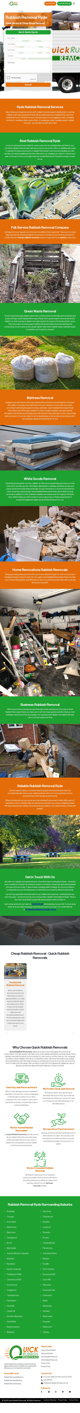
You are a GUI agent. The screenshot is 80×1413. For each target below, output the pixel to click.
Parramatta (47, 1248)
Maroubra (47, 1285)
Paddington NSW (14, 1274)
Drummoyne (12, 1285)
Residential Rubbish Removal (15, 983)
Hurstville (10, 1306)
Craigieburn (12, 1290)
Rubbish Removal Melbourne (13, 1377)
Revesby (46, 1232)
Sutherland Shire (50, 1253)
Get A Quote (50, 3)
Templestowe (13, 1295)
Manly (45, 1301)
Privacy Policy (46, 1366)
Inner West (11, 1222)
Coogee (10, 1217)
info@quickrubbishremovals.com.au (40, 910)
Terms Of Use (73, 1400)
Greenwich (47, 1295)
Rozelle (46, 1264)
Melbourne (47, 1327)
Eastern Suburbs (14, 1269)
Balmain (46, 1259)
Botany (46, 1238)
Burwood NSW (49, 1274)
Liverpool (47, 1227)
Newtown (47, 1211)
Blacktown (11, 1232)
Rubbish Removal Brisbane (13, 1380)
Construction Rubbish (48, 1350)
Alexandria (47, 1306)
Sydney (46, 1332)
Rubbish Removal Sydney (12, 1384)
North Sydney (48, 1269)
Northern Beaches (14, 1316)
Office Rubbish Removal (49, 1360)
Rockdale (11, 1211)
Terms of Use (45, 1363)
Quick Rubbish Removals (17, 1400)
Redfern (46, 1222)
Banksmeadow (13, 1327)
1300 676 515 (65, 3)
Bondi (9, 1243)
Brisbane (10, 1332)
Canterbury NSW (14, 1280)
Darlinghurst (12, 1238)
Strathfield (11, 1322)
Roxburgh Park (49, 1290)
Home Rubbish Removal (49, 1357)
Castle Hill (11, 1311)
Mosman (10, 1259)
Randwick (11, 1264)
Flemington (11, 1301)
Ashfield (46, 1311)
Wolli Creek (47, 1316)
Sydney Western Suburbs (18, 1253)
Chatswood (48, 1217)
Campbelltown (49, 1243)
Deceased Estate (47, 1353)
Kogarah (46, 1322)
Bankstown (11, 1227)
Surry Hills (47, 1280)
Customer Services (49, 1400)
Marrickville (11, 1248)
